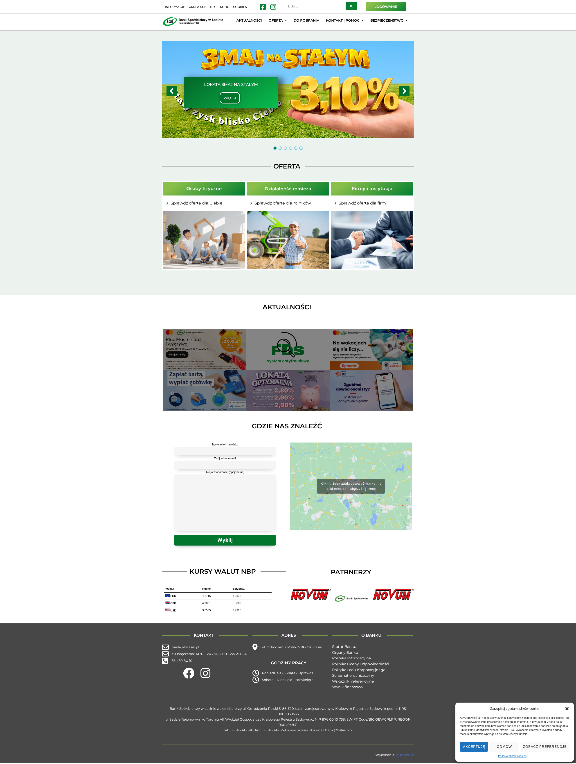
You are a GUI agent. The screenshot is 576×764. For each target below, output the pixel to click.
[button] (567, 708)
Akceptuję (474, 746)
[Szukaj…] (314, 6)
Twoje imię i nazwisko (225, 444)
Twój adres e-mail (225, 458)
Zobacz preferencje (545, 746)
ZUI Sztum (405, 755)
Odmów (504, 746)
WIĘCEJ (230, 98)
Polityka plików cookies (512, 756)
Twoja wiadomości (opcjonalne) (225, 472)
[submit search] (351, 6)
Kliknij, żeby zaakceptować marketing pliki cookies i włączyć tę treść (351, 486)
